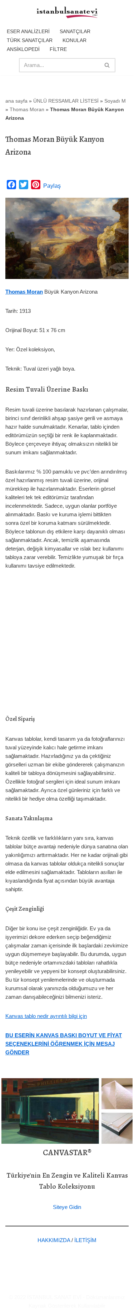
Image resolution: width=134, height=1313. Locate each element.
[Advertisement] (67, 647)
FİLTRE (58, 49)
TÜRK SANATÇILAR (30, 40)
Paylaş (52, 186)
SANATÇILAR (75, 31)
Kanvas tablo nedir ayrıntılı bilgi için (46, 1016)
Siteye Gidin (67, 1207)
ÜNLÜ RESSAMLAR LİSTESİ (66, 101)
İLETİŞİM (85, 1240)
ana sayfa (16, 101)
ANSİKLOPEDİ (23, 49)
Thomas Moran (27, 109)
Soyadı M (115, 101)
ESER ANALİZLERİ (28, 31)
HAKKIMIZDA (54, 1240)
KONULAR (74, 40)
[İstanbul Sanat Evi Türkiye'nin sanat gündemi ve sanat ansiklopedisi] (67, 13)
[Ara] (107, 65)
